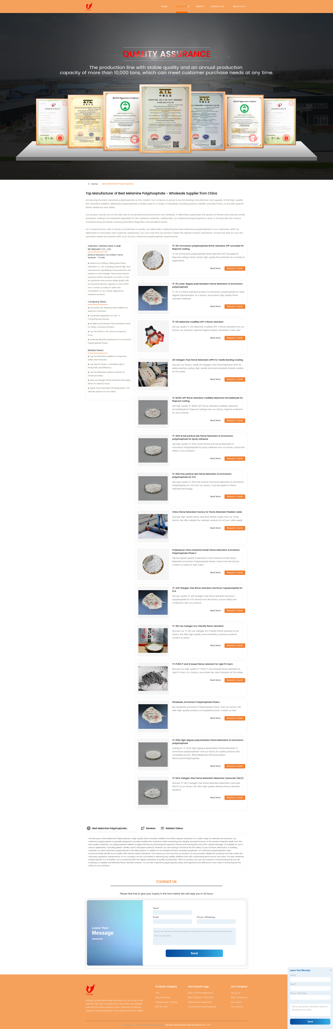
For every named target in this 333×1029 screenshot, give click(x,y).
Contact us (217, 6)
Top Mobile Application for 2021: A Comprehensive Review (104, 317)
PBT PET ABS (161, 1006)
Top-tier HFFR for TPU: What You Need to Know (107, 333)
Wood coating (162, 997)
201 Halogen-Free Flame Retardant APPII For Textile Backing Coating (207, 360)
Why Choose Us (239, 997)
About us (238, 6)
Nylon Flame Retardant (200, 1002)
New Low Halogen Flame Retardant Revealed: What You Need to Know (109, 382)
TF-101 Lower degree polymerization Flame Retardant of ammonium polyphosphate (207, 285)
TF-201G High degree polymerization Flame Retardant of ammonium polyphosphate (207, 741)
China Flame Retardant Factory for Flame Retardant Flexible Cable (207, 512)
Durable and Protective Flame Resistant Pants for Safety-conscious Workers (109, 325)
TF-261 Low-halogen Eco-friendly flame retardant (197, 626)
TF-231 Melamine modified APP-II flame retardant (197, 322)
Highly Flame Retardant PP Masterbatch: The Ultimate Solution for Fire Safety (109, 390)
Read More (215, 268)
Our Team (236, 1002)
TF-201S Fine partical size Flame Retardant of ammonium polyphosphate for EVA (202, 475)
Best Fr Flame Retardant (200, 992)
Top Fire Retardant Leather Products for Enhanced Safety (106, 374)
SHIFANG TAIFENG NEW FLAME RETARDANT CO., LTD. (187, 1025)
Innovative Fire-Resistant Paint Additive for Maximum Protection (108, 309)
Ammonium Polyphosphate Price (202, 1006)
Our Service (237, 1006)
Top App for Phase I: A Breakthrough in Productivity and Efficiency (106, 366)
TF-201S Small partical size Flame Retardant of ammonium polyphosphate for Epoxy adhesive (202, 437)
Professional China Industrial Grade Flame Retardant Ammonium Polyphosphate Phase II (206, 551)
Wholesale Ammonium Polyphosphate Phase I (196, 702)
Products (181, 6)
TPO (157, 992)
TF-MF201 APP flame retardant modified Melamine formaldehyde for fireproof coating (207, 399)
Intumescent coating (166, 1002)
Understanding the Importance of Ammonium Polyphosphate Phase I (109, 341)
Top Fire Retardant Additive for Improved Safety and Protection (107, 358)
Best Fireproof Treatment (201, 997)
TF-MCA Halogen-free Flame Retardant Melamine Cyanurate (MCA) (208, 778)
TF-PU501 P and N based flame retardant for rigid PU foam (202, 664)
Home (164, 6)
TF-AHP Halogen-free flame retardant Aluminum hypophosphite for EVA (207, 589)
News (199, 6)
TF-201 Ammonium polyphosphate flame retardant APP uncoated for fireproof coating (208, 247)
